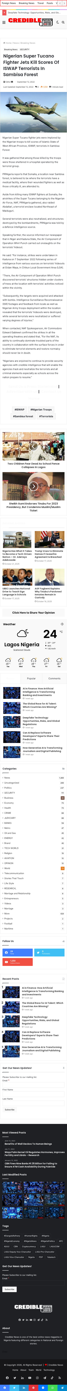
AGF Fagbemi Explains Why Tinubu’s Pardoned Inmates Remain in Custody (48, 593)
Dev (4, 1352)
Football (8, 923)
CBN (16, 1246)
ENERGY (8, 838)
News (16, 43)
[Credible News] (31, 22)
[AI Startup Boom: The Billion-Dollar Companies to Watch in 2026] (12, 1212)
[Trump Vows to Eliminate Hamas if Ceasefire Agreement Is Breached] (50, 539)
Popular (31, 678)
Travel (40, 3)
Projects (8, 918)
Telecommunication (14, 873)
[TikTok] (43, 1320)
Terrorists (47, 416)
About (23, 1370)
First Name (7, 1089)
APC (61, 1241)
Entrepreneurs (11, 898)
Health (7, 808)
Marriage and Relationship (17, 893)
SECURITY (24, 49)
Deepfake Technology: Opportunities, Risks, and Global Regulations (41, 721)
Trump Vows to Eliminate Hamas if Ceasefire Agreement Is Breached (49, 554)
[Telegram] (39, 1320)
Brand (7, 843)
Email (6, 1080)
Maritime (8, 928)
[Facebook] (20, 1320)
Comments (54, 678)
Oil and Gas (10, 833)
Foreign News (9, 3)
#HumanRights (30, 1236)
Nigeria (31, 1257)
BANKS (8, 823)
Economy (9, 803)
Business (8, 798)
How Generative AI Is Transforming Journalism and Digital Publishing (42, 749)
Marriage (8, 908)
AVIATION (9, 858)
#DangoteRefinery (12, 1236)
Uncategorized (11, 782)
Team (31, 1370)
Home (8, 43)
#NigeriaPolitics (48, 1241)
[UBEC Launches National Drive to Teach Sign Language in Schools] (17, 577)
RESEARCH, (10, 888)
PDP (41, 1257)
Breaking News (26, 3)
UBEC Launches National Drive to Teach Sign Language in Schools (16, 591)
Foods (50, 3)
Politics (8, 788)
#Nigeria (45, 1236)
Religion (8, 853)
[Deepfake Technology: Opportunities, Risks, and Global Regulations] (11, 722)
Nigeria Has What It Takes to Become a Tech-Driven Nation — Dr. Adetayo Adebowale (17, 555)
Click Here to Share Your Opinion (33, 612)
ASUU (6, 1246)
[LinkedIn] (28, 1320)
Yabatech (51, 1257)
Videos (7, 903)
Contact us (50, 391)
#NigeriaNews (30, 1241)
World (7, 868)
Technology (49, 1370)
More (7, 913)
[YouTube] (32, 1320)
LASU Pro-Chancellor (44, 1252)
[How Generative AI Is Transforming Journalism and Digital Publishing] (11, 752)
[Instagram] (35, 1320)
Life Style (9, 883)
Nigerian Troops (42, 409)
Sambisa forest (24, 416)
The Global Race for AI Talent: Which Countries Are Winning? (40, 705)
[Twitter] (24, 1320)
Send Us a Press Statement (32, 386)
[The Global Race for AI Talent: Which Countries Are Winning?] (11, 708)
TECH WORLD (11, 848)
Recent (10, 678)
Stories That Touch (14, 878)
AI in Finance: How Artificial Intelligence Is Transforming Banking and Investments (39, 692)
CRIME (7, 813)
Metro (7, 828)
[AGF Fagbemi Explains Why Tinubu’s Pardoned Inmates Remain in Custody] (50, 577)
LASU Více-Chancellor (14, 1257)
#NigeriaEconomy (12, 1241)
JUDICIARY (10, 818)
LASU (42, 1246)
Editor (8, 82)
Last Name (7, 1098)
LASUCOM (54, 1246)
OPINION (8, 863)
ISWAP (20, 409)
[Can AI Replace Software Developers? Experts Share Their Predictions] (11, 737)
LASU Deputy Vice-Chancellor (17, 1252)
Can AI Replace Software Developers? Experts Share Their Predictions (41, 736)
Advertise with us (22, 391)
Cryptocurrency (29, 1246)
